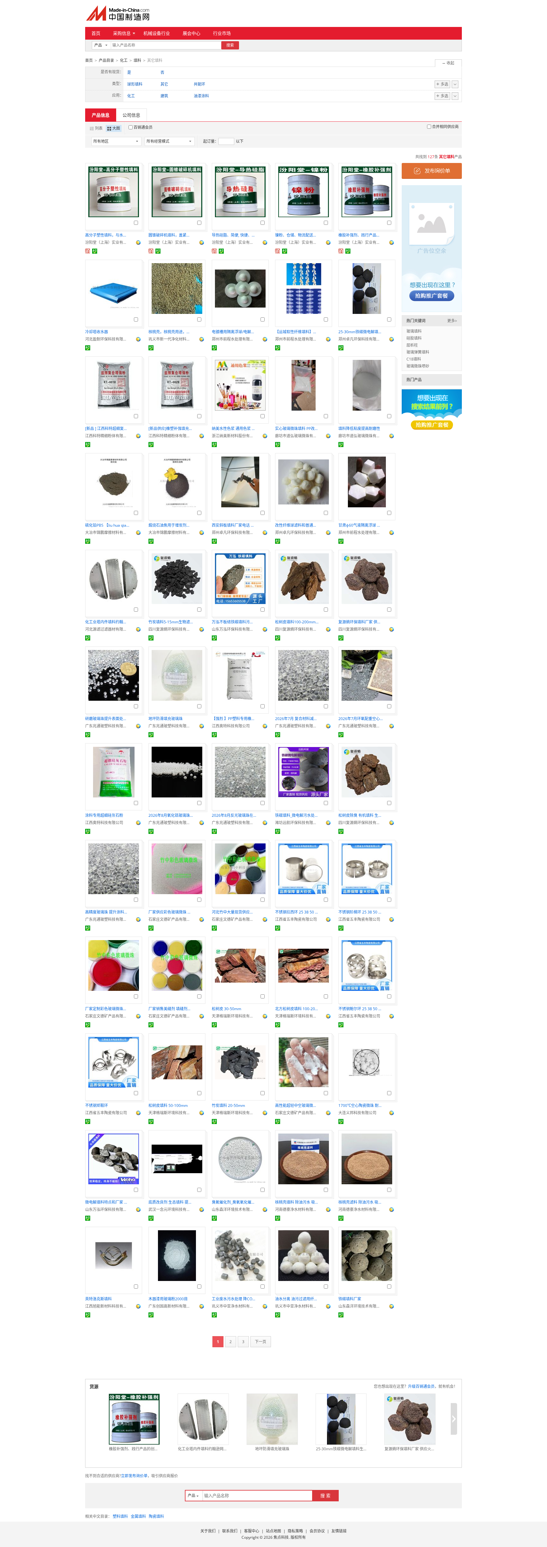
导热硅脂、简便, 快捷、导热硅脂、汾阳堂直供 (234, 235)
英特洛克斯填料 (98, 1299)
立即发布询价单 (134, 1476)
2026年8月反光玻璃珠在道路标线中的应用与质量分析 (234, 815)
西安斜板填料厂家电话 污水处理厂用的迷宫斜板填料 (234, 525)
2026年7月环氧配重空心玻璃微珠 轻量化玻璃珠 (360, 718)
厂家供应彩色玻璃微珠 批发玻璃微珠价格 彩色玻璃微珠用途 (170, 912)
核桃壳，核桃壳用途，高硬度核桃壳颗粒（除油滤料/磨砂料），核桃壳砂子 (170, 332)
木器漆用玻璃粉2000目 (168, 1299)
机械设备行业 (156, 33)
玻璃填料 (414, 331)
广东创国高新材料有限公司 (170, 1306)
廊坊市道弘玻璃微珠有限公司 (297, 436)
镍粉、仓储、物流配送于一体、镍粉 (297, 235)
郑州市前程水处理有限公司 (234, 339)
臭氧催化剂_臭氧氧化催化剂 (234, 1202)
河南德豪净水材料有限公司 (297, 1209)
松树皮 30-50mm (226, 1008)
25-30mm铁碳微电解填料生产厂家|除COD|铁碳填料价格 (360, 332)
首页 (95, 33)
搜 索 (325, 1495)
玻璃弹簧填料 (417, 352)
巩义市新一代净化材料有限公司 (170, 339)
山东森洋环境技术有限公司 (234, 1209)
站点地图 (273, 1531)
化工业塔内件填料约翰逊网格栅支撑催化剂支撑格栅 (107, 622)
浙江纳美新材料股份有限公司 (234, 436)
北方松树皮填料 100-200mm (297, 1008)
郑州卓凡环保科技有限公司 (360, 339)
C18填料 (413, 359)
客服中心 (251, 1531)
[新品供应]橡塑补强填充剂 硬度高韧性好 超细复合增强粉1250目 (170, 428)
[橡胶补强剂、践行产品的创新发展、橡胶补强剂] (134, 1419)
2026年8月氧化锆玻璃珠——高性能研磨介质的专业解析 (170, 815)
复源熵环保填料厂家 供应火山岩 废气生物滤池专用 (360, 622)
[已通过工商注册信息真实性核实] (94, 251)
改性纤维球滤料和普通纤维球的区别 (297, 525)
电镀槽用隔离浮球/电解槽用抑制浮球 (234, 332)
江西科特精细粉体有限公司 (107, 436)
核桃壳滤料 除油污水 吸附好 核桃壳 (360, 1202)
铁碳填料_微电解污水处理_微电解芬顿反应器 (297, 815)
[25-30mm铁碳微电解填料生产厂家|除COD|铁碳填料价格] (341, 1419)
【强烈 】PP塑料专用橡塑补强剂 (234, 718)
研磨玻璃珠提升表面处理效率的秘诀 (107, 718)
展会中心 (191, 33)
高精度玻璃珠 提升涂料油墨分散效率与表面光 (107, 912)
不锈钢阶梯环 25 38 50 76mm (360, 912)
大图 (116, 128)
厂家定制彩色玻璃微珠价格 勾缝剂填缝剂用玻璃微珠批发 (107, 1008)
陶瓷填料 (156, 1516)
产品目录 (106, 60)
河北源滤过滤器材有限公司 (107, 629)
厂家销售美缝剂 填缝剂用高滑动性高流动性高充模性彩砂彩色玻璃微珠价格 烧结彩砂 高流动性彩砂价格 (170, 1008)
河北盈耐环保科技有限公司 (107, 339)
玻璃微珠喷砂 (417, 366)
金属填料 (138, 1516)
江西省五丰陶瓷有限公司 (296, 919)
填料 (137, 60)
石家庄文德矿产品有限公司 (170, 919)
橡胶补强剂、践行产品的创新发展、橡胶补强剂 (360, 235)
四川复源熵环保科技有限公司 (170, 629)
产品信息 (101, 115)
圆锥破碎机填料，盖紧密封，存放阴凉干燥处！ (170, 235)
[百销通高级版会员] (87, 251)
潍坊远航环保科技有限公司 (297, 822)
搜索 (230, 45)
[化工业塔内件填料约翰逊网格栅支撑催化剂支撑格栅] (203, 1419)
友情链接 (339, 1531)
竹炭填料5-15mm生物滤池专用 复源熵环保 (170, 622)
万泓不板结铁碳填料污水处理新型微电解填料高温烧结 (234, 622)
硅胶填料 (414, 338)
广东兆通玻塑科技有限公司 (107, 726)
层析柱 (412, 345)
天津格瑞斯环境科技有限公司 (234, 1016)
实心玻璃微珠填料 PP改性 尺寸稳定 (297, 428)
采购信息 (122, 33)
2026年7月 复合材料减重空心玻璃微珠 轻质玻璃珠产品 (297, 718)
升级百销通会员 (421, 1386)
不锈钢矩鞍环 (96, 1105)
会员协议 (317, 1531)
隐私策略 (295, 1531)
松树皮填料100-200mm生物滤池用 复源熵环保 (297, 622)
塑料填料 (120, 1516)
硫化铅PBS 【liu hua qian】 (107, 525)
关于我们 (208, 1531)
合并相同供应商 (445, 126)
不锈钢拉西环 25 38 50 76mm (297, 912)
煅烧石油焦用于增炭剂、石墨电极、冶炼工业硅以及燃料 (170, 525)
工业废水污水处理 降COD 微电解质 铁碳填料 (234, 1299)
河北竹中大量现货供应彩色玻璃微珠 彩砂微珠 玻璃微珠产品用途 (234, 912)
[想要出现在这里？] (432, 248)
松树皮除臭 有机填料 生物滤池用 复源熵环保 (360, 815)
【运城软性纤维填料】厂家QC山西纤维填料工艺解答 (297, 332)
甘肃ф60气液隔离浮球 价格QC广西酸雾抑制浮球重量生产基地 (360, 525)
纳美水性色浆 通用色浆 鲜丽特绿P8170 (234, 428)
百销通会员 (143, 127)
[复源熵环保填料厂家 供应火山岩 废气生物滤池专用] (410, 1419)
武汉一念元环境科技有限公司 (170, 1209)
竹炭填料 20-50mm (228, 1105)
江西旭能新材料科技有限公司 (107, 1306)
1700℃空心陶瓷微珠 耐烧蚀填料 (360, 1105)
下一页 (260, 1341)
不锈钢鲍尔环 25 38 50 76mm (360, 1008)
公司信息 (131, 115)
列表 (99, 128)
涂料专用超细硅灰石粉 (104, 815)
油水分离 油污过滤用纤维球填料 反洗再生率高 (297, 1299)
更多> (452, 320)
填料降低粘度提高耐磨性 (359, 428)
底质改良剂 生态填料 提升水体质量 (170, 1202)
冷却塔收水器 (96, 332)
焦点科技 (281, 1537)
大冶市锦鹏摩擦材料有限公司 (107, 532)
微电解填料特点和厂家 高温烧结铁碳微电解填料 (107, 1202)
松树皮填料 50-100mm (168, 1105)
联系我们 (229, 1531)
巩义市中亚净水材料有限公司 (234, 1306)
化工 (124, 60)
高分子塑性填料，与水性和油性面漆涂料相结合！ (107, 235)
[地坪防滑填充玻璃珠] (272, 1419)
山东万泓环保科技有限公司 (234, 629)
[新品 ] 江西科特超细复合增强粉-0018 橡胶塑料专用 (107, 428)
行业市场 (222, 33)
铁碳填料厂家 (349, 1299)
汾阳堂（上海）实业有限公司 (107, 242)
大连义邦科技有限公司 (357, 1112)
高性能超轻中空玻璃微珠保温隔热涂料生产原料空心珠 (297, 1105)
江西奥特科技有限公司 (231, 726)
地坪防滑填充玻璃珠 (165, 718)
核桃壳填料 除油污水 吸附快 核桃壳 (297, 1202)
